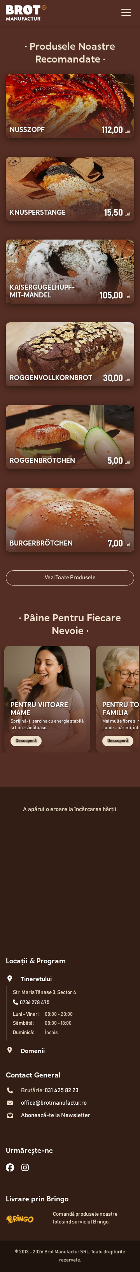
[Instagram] (25, 1168)
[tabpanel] (47, 699)
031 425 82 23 (62, 1090)
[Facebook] (10, 1168)
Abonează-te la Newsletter (55, 1115)
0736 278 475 (34, 1002)
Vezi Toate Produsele (70, 577)
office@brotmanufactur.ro (54, 1103)
